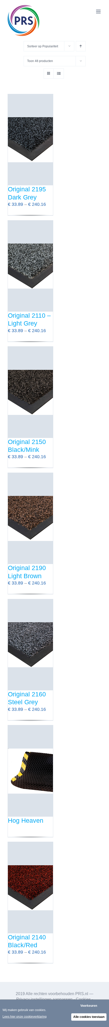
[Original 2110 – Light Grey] (30, 266)
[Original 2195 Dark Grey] (30, 139)
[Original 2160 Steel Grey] (30, 644)
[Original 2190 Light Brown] (30, 518)
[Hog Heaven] (30, 770)
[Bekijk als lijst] (59, 73)
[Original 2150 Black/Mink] (30, 392)
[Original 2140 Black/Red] (30, 887)
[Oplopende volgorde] (81, 46)
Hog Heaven (25, 820)
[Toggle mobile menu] (98, 11)
